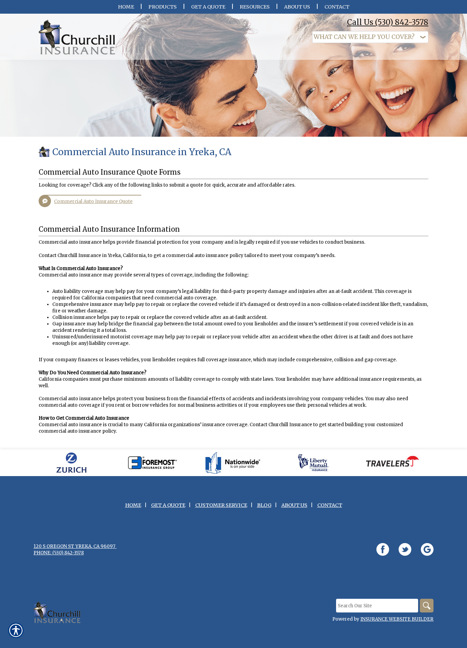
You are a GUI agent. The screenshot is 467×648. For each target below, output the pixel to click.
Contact (329, 505)
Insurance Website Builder (396, 619)
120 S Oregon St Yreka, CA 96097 (75, 546)
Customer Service (221, 505)
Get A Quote (168, 505)
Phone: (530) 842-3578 (59, 553)
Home (133, 505)
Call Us (387, 22)
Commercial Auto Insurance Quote (93, 201)
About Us (294, 505)
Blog (264, 505)
